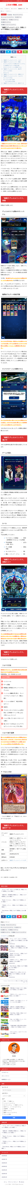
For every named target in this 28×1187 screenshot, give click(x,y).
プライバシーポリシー (13, 1181)
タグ (3, 1098)
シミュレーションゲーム (8, 17)
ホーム (2, 8)
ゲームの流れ (7, 70)
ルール (6, 72)
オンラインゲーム (18, 14)
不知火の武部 (10, 81)
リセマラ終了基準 (9, 79)
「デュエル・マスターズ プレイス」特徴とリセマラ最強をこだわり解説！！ (15, 981)
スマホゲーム (7, 8)
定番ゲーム (5, 19)
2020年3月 (4, 1173)
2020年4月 (4, 1170)
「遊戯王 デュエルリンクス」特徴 (11, 61)
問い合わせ (21, 1181)
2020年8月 (4, 1155)
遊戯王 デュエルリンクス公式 (18, 860)
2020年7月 (4, 1159)
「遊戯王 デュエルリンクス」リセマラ (12, 76)
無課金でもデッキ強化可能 (11, 65)
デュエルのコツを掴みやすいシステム (14, 63)
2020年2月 (4, 1177)
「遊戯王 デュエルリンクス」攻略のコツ (13, 74)
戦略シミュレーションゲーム (9, 24)
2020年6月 (4, 1162)
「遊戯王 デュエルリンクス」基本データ (13, 83)
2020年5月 (4, 1166)
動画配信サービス (21, 8)
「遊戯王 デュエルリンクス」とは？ (12, 60)
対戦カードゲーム (14, 19)
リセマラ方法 (7, 77)
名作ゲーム (18, 17)
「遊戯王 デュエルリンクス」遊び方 (12, 69)
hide (15, 57)
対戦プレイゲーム (6, 22)
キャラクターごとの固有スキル (12, 67)
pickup (10, 14)
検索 (14, 1117)
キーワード (5, 1087)
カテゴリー (5, 1093)
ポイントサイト (14, 8)
